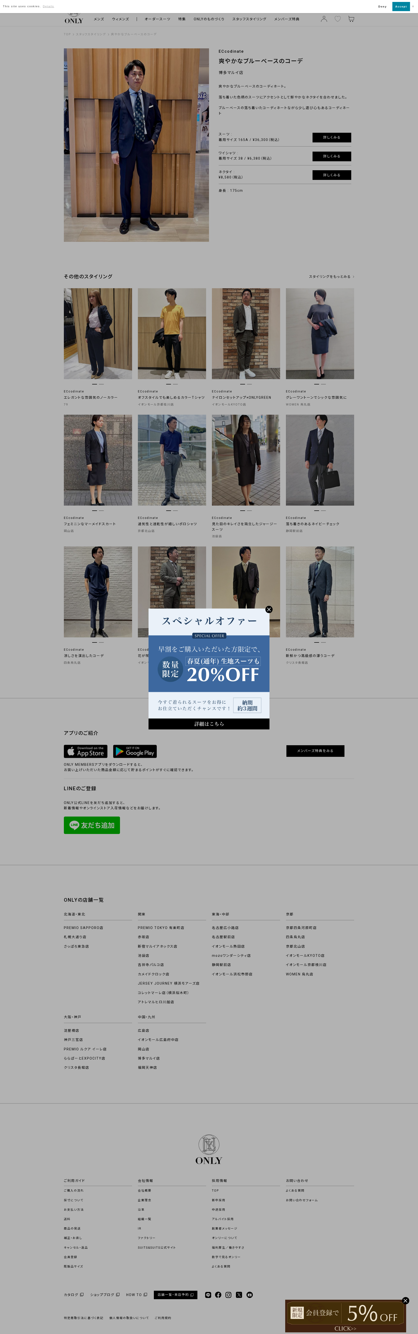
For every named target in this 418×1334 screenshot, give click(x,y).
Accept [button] (401, 6)
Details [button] (48, 6)
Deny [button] (382, 6)
